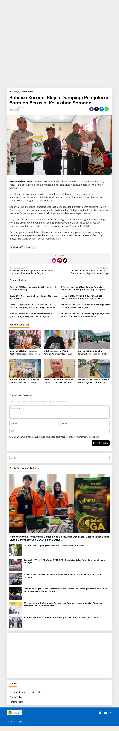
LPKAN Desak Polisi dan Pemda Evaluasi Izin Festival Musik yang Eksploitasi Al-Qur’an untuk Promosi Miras (32, 306)
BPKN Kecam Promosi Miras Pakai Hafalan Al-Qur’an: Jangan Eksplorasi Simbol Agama (31, 314)
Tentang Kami (16, 701)
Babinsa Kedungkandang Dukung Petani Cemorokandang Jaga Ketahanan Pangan (90, 271)
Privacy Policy (15, 697)
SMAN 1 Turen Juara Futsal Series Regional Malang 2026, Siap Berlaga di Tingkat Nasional (63, 575)
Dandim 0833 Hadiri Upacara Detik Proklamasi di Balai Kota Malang (32, 288)
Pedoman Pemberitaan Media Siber (26, 692)
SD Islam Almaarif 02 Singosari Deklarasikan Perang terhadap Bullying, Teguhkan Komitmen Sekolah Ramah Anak (63, 604)
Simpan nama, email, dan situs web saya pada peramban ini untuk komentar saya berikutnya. (55, 436)
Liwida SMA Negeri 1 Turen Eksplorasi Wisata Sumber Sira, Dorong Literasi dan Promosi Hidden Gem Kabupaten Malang (65, 590)
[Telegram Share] (101, 109)
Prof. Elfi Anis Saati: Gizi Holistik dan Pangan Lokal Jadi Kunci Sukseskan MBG (61, 617)
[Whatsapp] (106, 109)
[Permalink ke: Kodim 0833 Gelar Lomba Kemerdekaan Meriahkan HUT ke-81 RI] (94, 339)
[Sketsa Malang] (14, 712)
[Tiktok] (65, 260)
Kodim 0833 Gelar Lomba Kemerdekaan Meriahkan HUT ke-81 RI (33, 297)
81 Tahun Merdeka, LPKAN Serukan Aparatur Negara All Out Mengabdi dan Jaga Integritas (83, 288)
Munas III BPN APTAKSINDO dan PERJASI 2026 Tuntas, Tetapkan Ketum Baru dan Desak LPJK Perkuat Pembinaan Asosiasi (83, 297)
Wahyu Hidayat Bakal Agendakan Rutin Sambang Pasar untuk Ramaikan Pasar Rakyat (32, 271)
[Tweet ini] (96, 109)
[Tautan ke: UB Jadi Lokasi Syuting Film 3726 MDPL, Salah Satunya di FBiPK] (15, 550)
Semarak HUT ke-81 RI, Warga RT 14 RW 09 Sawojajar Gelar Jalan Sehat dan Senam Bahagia (64, 561)
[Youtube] (59, 260)
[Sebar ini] (91, 109)
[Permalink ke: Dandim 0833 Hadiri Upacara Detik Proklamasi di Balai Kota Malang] (25, 339)
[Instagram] (54, 260)
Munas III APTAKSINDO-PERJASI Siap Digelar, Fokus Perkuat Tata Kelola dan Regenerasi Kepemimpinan (85, 314)
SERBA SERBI (14, 110)
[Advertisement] (59, 20)
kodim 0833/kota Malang (22, 247)
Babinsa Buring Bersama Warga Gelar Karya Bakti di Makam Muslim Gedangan (85, 306)
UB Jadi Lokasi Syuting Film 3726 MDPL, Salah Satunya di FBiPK (54, 545)
